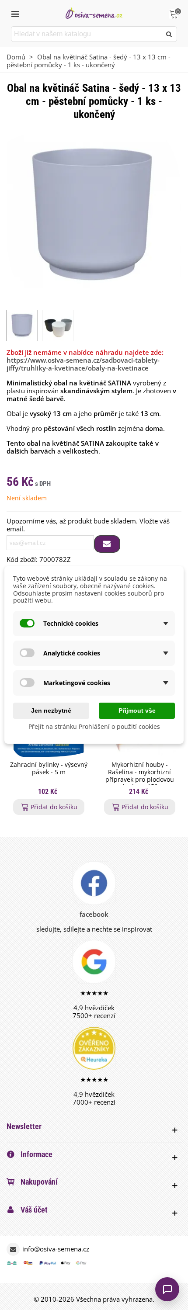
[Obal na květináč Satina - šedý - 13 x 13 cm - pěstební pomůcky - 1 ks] (94, 214)
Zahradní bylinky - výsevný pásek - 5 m (48, 768)
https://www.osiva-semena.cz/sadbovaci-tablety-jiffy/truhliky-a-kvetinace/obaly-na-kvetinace (83, 364)
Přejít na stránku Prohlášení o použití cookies (94, 726)
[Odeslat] (169, 34)
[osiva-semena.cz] (94, 12)
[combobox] (86, 34)
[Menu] (15, 13)
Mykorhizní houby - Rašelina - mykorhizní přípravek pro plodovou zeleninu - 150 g (139, 775)
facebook (94, 914)
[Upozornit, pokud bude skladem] (107, 544)
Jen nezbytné (51, 710)
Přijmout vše (137, 710)
